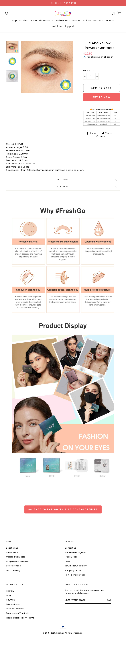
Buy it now (102, 97)
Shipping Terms (73, 570)
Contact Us (70, 548)
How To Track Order (75, 575)
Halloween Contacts (68, 20)
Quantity (89, 70)
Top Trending (20, 20)
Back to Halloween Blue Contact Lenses (65, 509)
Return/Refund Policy (76, 565)
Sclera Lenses (13, 565)
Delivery (63, 186)
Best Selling (12, 548)
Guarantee (63, 179)
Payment (11, 599)
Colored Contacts (42, 20)
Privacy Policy (13, 604)
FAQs (67, 561)
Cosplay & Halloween (17, 561)
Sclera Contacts (93, 20)
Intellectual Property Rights (20, 618)
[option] (63, 3)
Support (69, 26)
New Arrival (12, 552)
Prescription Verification (18, 613)
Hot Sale (57, 26)
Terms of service (15, 608)
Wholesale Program (75, 552)
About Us (11, 591)
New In (110, 20)
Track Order (71, 557)
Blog (8, 595)
